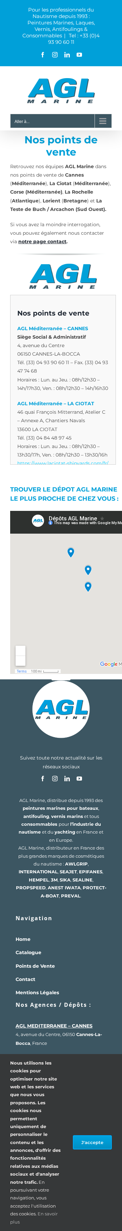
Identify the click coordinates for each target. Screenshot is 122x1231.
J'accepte (92, 1142)
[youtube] (79, 778)
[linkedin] (67, 778)
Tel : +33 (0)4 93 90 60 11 (74, 38)
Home (23, 939)
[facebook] (42, 778)
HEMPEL (39, 879)
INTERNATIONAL (38, 871)
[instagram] (55, 778)
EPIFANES (90, 871)
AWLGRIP (76, 864)
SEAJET (68, 871)
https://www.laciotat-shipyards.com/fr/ (62, 463)
